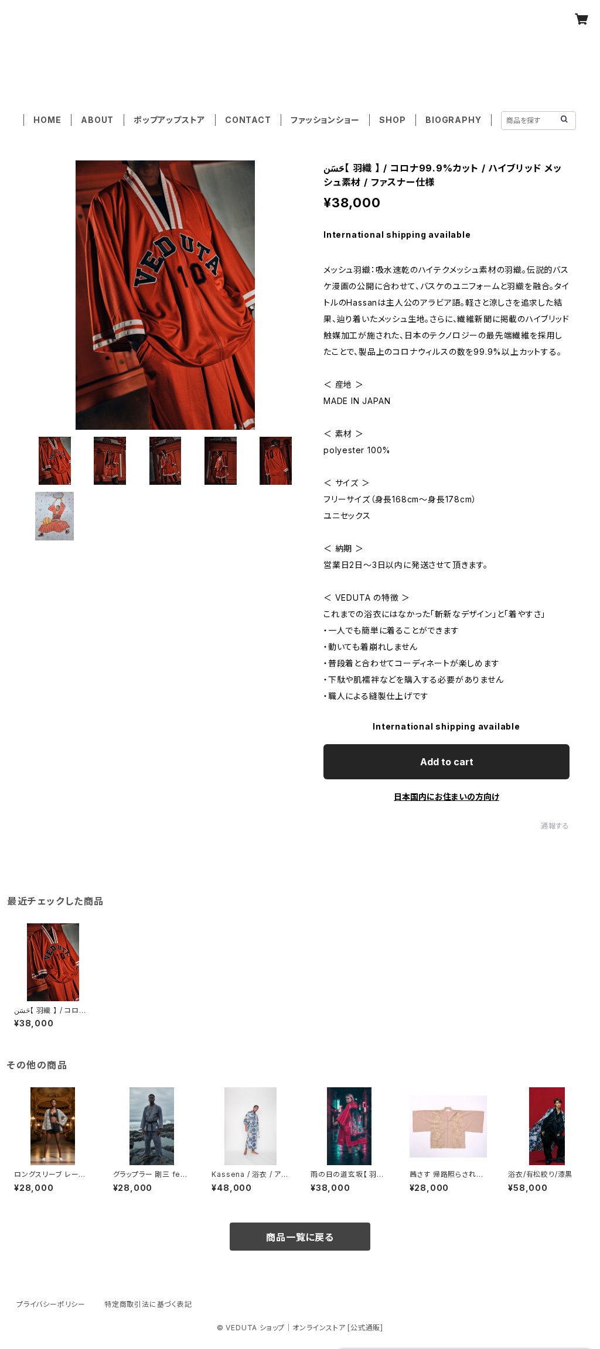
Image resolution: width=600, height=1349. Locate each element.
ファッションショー (325, 120)
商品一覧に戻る (300, 1237)
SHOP (392, 120)
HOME (47, 120)
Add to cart (446, 762)
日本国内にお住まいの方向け (446, 797)
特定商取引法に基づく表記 (148, 1304)
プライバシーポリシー (51, 1304)
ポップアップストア (169, 120)
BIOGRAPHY (453, 120)
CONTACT (248, 120)
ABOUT (97, 120)
